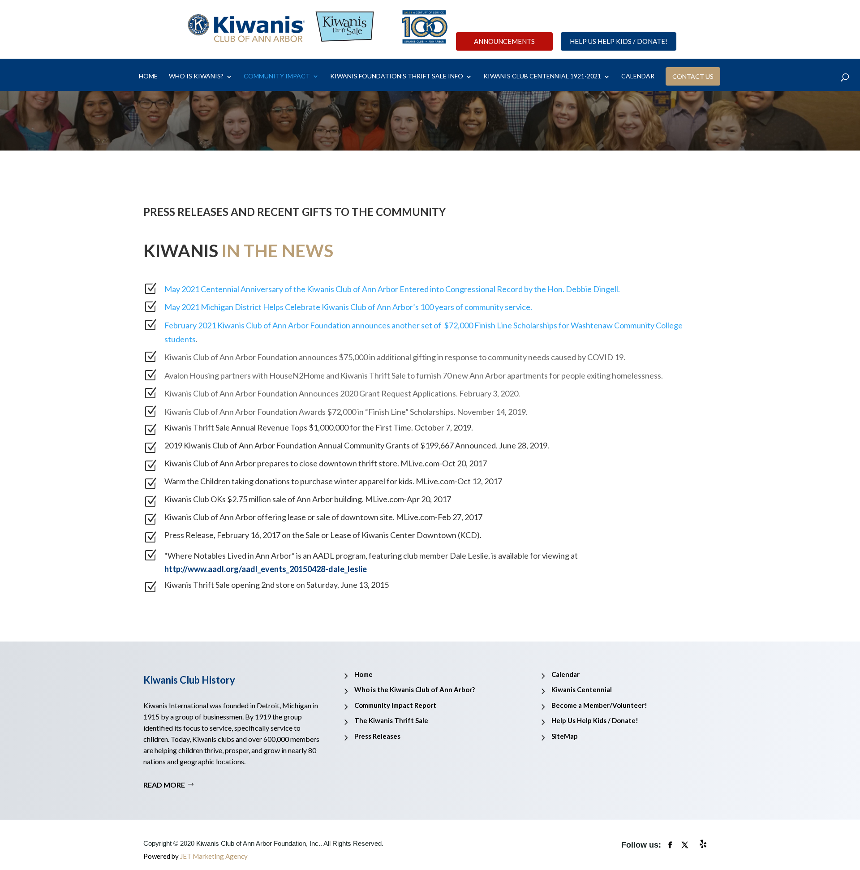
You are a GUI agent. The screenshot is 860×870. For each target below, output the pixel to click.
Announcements (504, 41)
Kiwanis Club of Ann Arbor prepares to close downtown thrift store (280, 463)
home (148, 76)
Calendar (565, 674)
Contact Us (693, 76)
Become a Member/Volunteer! (599, 705)
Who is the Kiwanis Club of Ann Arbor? (414, 689)
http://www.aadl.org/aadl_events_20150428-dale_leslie (265, 569)
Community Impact (277, 76)
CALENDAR (637, 76)
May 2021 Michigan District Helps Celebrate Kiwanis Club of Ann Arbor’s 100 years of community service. (348, 307)
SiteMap (564, 736)
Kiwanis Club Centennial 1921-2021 (542, 76)
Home (363, 674)
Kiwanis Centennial (581, 689)
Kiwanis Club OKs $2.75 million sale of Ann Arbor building (263, 499)
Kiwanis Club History (189, 680)
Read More (164, 784)
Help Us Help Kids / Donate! (618, 41)
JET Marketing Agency (214, 856)
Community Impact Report (395, 705)
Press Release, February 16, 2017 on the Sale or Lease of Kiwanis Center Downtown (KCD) (322, 535)
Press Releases (377, 736)
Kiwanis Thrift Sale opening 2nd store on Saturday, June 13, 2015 (276, 585)
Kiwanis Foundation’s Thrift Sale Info (396, 76)
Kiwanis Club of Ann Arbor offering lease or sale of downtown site (278, 517)
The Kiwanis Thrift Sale (391, 720)
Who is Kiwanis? (196, 76)
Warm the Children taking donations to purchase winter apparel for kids (288, 481)
